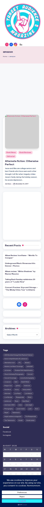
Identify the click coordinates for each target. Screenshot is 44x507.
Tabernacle (16, 412)
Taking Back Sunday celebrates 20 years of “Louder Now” (20, 280)
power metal (21, 409)
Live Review (8, 397)
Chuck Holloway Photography (14, 374)
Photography (8, 409)
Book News (11, 152)
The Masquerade (30, 416)
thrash (20, 420)
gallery (18, 385)
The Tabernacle (9, 420)
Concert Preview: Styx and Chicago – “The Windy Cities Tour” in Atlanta (21, 288)
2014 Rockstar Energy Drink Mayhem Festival (18, 355)
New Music (25, 401)
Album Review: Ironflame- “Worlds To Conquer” (21, 256)
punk (30, 409)
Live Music (17, 393)
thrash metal (30, 420)
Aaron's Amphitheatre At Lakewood (15, 359)
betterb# (30, 366)
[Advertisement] (22, 86)
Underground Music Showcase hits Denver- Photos (20, 264)
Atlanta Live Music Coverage (13, 366)
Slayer (6, 412)
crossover (7, 382)
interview (7, 393)
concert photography (27, 378)
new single (29, 405)
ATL (19, 362)
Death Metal (25, 382)
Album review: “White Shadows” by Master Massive (20, 272)
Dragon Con (8, 385)
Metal (29, 397)
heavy (17, 389)
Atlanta (27, 362)
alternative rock (9, 362)
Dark (16, 382)
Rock (36, 409)
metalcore (7, 401)
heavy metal (27, 389)
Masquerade (20, 397)
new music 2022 (9, 405)
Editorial (11, 156)
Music (17, 401)
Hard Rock (7, 389)
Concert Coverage (10, 378)
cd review (7, 370)
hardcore (27, 385)
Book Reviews (25, 152)
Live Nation (28, 393)
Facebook (7, 432)
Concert (30, 374)
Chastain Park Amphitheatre (24, 370)
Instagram (7, 435)
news (20, 405)
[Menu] (21, 44)
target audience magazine (12, 416)
